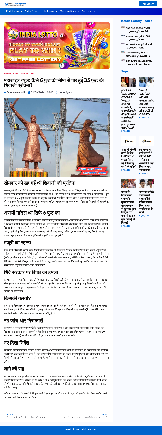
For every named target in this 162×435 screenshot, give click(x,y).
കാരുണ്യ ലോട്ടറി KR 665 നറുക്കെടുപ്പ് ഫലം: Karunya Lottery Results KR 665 (139, 46)
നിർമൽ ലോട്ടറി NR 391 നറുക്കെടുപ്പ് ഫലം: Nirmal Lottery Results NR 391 (139, 54)
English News (31, 11)
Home (7, 73)
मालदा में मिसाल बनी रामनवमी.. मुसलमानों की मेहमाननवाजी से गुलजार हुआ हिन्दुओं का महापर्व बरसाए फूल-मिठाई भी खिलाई (128, 207)
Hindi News (49, 11)
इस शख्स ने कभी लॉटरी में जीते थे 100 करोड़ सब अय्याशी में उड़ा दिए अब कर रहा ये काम (146, 160)
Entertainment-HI (23, 73)
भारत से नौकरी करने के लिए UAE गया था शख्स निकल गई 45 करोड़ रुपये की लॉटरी (128, 158)
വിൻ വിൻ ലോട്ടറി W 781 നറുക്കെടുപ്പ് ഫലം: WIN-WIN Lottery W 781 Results (138, 30)
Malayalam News (68, 11)
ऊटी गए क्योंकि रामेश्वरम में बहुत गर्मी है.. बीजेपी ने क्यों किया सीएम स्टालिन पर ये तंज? (146, 202)
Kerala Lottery (12, 11)
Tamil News (87, 11)
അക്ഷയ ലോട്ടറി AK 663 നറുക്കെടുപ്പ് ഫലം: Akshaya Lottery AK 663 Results (138, 38)
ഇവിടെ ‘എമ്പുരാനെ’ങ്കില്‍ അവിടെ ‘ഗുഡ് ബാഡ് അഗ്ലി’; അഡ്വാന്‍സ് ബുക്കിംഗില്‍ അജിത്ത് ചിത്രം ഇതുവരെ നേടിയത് (133, 109)
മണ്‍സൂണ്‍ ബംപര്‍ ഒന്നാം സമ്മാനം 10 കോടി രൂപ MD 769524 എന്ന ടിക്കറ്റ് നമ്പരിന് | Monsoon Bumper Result (139, 62)
